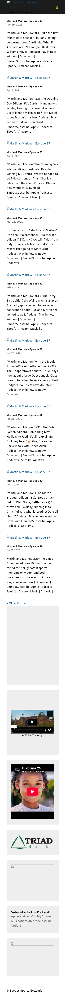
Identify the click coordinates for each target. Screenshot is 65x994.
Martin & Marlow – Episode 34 (24, 218)
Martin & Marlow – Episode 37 (24, 21)
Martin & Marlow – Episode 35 (24, 152)
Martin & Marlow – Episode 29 (25, 546)
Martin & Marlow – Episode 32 (24, 349)
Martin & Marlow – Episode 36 (24, 87)
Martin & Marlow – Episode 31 (24, 415)
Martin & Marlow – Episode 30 (24, 481)
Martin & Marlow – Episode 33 (24, 284)
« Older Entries (17, 603)
